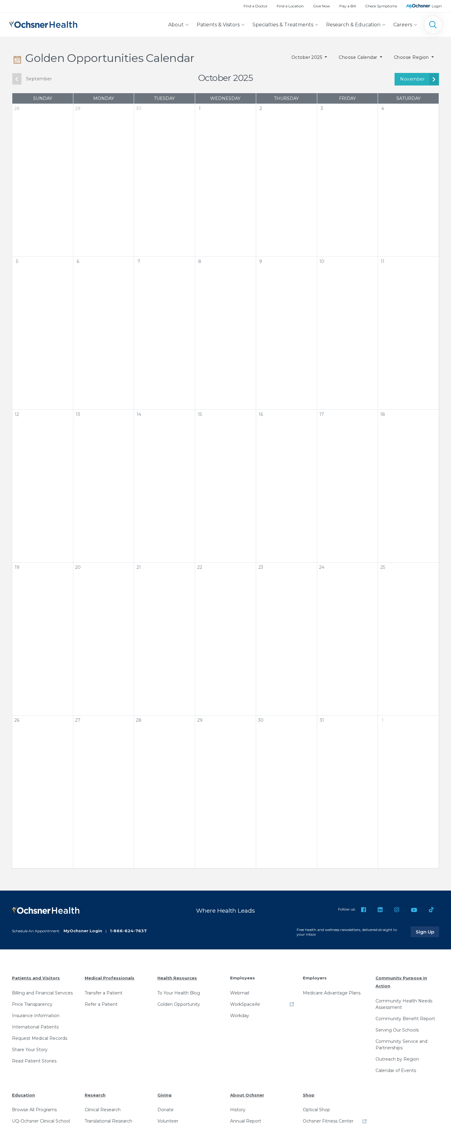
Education (23, 1095)
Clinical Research (103, 1109)
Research (95, 1095)
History (237, 1109)
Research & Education (353, 25)
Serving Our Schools (397, 1030)
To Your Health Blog (178, 993)
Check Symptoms (381, 6)
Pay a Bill (347, 6)
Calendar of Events (396, 1070)
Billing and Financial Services (42, 993)
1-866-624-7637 (128, 930)
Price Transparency (32, 1004)
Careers (402, 25)
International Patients (35, 1027)
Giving (164, 1095)
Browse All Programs (34, 1109)
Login (437, 6)
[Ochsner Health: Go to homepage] (43, 23)
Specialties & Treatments (282, 25)
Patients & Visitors (218, 25)
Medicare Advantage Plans (331, 993)
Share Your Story (30, 1049)
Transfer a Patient (103, 993)
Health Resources (177, 977)
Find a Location (290, 6)
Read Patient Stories (34, 1061)
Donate (165, 1109)
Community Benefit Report (405, 1018)
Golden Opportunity (178, 1004)
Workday (239, 1015)
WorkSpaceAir (245, 1004)
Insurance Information (36, 1015)
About (176, 25)
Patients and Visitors (36, 977)
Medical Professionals (109, 977)
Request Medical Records (39, 1038)
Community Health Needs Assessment (404, 1004)
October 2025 (307, 57)
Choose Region (412, 57)
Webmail (239, 993)
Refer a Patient (101, 1004)
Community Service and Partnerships (401, 1045)
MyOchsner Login (83, 930)
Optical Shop (316, 1109)
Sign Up (427, 932)
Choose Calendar (359, 57)
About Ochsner (247, 1095)
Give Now (321, 6)
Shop (308, 1095)
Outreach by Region (397, 1059)
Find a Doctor (256, 6)
